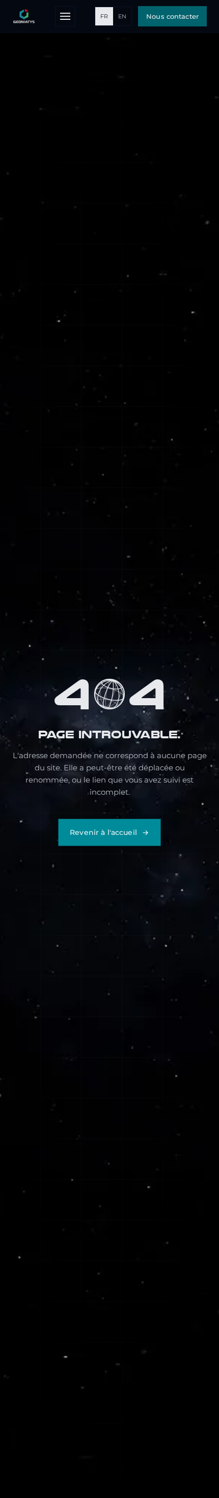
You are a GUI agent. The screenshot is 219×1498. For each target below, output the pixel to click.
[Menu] (65, 16)
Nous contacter (172, 16)
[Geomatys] (24, 16)
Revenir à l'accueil (103, 832)
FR (104, 16)
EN (122, 16)
